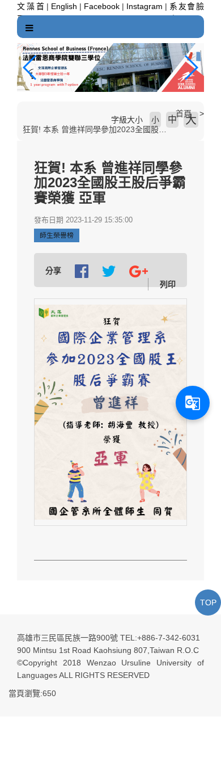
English (64, 6)
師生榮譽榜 (57, 235)
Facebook (102, 6)
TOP (208, 602)
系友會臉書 (186, 8)
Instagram (144, 6)
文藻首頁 (30, 8)
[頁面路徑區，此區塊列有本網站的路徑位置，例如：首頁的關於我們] (20, 113)
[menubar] (29, 28)
